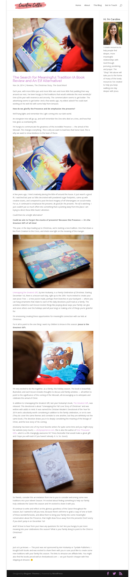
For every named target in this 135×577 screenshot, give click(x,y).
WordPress (57, 573)
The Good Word (60, 85)
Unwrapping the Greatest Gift (25, 292)
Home (78, 5)
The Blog (97, 5)
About (87, 5)
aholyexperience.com (45, 430)
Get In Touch (111, 5)
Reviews (29, 85)
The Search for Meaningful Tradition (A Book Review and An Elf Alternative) (49, 79)
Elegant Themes (32, 573)
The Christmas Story (43, 85)
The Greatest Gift (80, 403)
